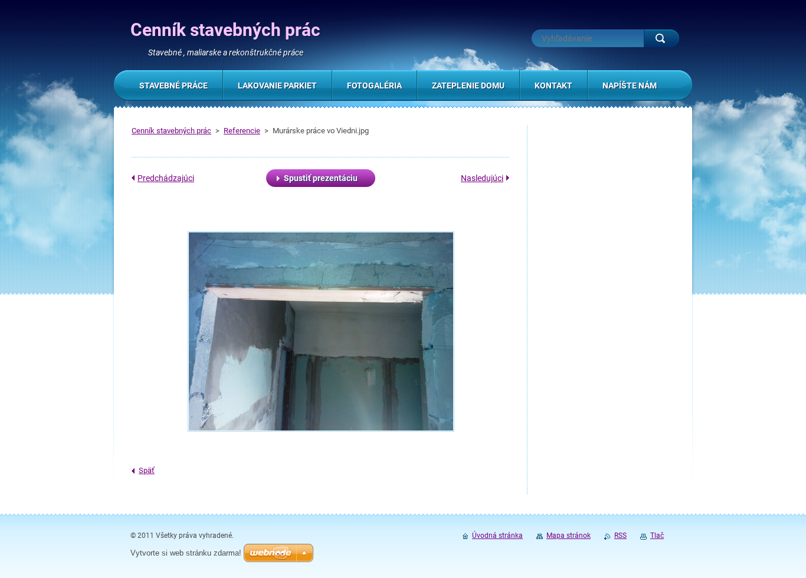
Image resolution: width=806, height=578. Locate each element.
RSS (620, 535)
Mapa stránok (568, 535)
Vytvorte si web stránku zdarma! (185, 553)
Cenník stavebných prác (171, 130)
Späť (147, 470)
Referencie (242, 130)
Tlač (657, 535)
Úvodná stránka (497, 535)
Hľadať (661, 38)
